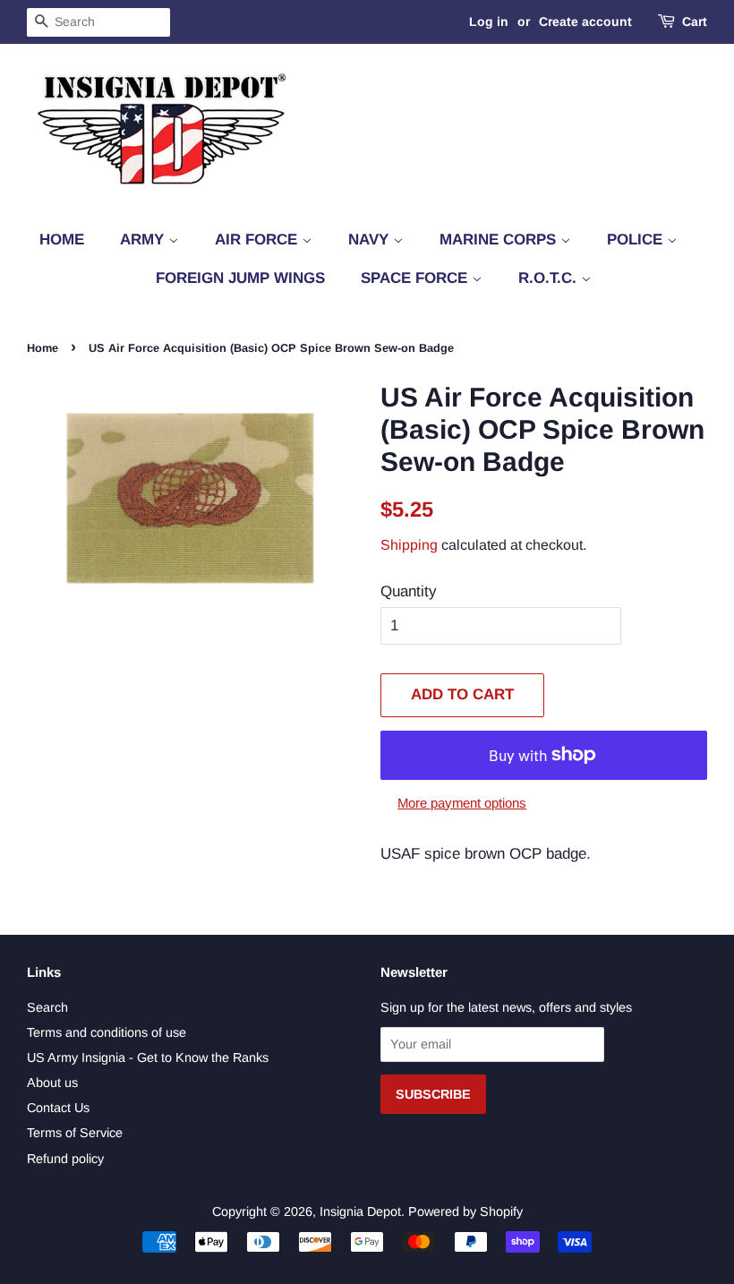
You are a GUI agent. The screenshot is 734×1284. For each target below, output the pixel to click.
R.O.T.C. (549, 278)
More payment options (461, 802)
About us (52, 1082)
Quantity (408, 591)
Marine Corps (500, 239)
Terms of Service (75, 1133)
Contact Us (58, 1107)
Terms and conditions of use (106, 1032)
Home (61, 239)
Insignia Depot (360, 1211)
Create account (585, 21)
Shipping (409, 544)
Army (144, 239)
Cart (694, 21)
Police (637, 239)
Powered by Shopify (465, 1211)
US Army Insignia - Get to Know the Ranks (148, 1057)
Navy (370, 239)
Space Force (416, 278)
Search (47, 1007)
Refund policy (65, 1158)
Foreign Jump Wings (240, 278)
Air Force (258, 239)
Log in (488, 21)
